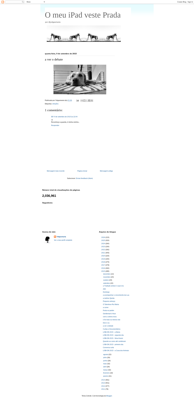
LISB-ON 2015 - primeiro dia (113, 344)
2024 (103, 243)
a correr (105, 307)
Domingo (106, 292)
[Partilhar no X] (87, 100)
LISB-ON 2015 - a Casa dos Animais (116, 350)
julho (105, 357)
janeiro (106, 376)
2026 (103, 237)
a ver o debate (108, 326)
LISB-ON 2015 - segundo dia (113, 335)
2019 (103, 259)
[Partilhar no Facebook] (89, 100)
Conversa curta (108, 347)
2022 (103, 250)
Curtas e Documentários (111, 329)
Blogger (109, 396)
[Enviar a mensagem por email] (82, 100)
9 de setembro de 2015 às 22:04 (65, 117)
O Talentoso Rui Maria (111, 304)
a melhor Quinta (108, 298)
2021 (103, 253)
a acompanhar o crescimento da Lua (116, 295)
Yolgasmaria (61, 237)
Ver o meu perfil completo (63, 240)
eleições (55, 104)
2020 (103, 256)
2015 (103, 271)
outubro (106, 280)
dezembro (107, 274)
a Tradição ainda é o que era (113, 286)
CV (52, 117)
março (105, 370)
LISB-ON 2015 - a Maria (111, 332)
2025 (103, 240)
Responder (55, 125)
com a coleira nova (110, 317)
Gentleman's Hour (109, 314)
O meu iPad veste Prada (83, 15)
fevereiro (106, 373)
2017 (103, 265)
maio (105, 364)
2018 (103, 262)
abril (105, 367)
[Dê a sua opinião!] (84, 100)
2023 (103, 247)
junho (105, 361)
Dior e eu (106, 323)
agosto (105, 354)
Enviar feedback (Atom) (84, 178)
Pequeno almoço (109, 301)
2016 (103, 268)
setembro (106, 283)
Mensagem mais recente (56, 171)
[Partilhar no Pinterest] (92, 100)
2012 (103, 386)
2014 (103, 380)
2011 (103, 389)
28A (104, 289)
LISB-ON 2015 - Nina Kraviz (113, 338)
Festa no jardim (108, 310)
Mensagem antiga (106, 171)
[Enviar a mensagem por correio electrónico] (77, 100)
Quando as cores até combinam (114, 341)
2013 (103, 383)
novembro (107, 277)
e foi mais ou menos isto (111, 320)
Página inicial (82, 171)
